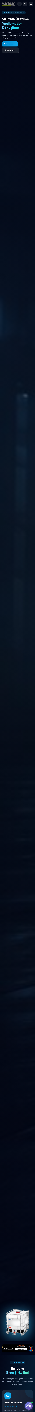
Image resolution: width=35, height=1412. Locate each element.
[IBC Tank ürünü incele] (17, 1323)
